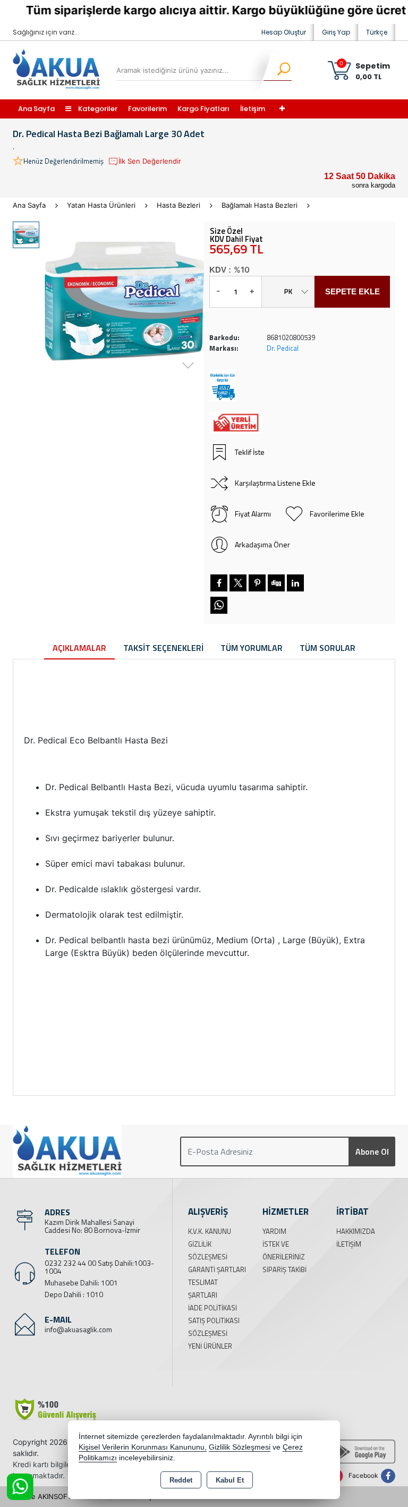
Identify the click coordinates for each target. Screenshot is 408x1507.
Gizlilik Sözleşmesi (239, 1447)
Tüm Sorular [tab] (327, 647)
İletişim (252, 109)
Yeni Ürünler (210, 1346)
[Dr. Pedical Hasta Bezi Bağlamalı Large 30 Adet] (124, 301)
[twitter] (238, 582)
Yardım (274, 1231)
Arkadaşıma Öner (262, 544)
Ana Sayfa (36, 109)
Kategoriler (96, 109)
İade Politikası (212, 1307)
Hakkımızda (355, 1231)
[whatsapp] (218, 605)
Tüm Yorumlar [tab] (251, 647)
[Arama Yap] (277, 70)
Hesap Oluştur (283, 32)
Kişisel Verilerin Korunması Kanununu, (143, 1447)
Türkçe (376, 32)
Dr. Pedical (283, 348)
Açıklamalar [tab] (79, 647)
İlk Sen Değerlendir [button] (149, 161)
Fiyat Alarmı (253, 513)
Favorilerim (147, 109)
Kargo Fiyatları (203, 109)
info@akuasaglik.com (78, 1329)
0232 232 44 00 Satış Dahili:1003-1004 (99, 1266)
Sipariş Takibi (284, 1269)
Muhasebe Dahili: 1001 (81, 1282)
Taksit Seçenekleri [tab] (163, 647)
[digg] (276, 582)
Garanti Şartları (217, 1269)
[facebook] (218, 582)
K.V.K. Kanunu (209, 1231)
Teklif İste (250, 452)
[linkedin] (295, 582)
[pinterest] (257, 582)
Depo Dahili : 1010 (74, 1294)
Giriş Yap (336, 32)
